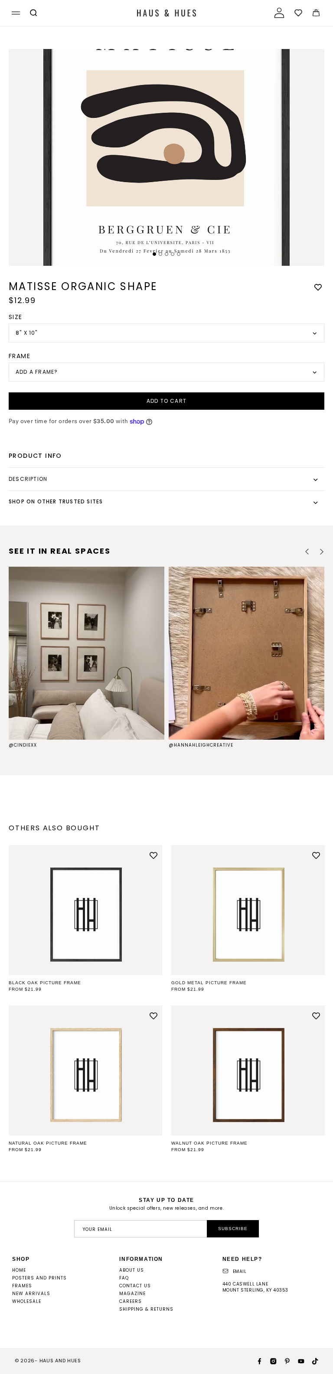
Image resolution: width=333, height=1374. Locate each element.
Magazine (132, 1293)
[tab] (154, 254)
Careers (130, 1301)
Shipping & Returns (146, 1309)
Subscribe (233, 1228)
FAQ (124, 1278)
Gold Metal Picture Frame (209, 982)
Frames (22, 1286)
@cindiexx (23, 745)
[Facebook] (256, 1360)
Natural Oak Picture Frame (48, 1143)
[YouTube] (297, 1360)
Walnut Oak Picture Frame (209, 1143)
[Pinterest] (284, 1360)
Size (16, 317)
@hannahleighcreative (201, 745)
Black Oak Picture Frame (45, 982)
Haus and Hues (60, 1360)
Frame (19, 356)
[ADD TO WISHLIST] (317, 287)
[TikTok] (311, 1360)
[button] (14, 13)
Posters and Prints (39, 1278)
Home (19, 1270)
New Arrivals (31, 1293)
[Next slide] (321, 552)
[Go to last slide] (307, 552)
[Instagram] (270, 1360)
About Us (131, 1270)
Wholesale (26, 1301)
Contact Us (135, 1286)
